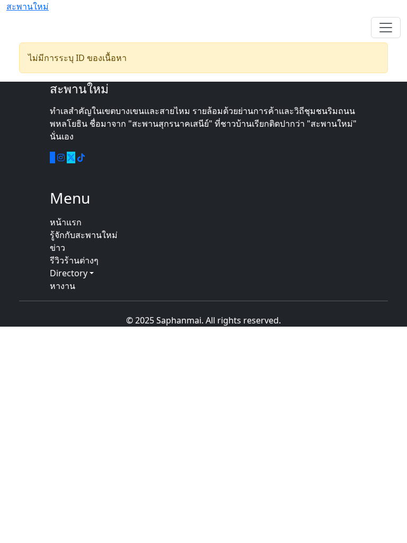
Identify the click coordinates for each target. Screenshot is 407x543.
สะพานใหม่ (27, 6)
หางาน (62, 286)
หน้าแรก (66, 222)
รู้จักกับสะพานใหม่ (84, 235)
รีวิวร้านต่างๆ (74, 260)
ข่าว (57, 247)
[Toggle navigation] (386, 27)
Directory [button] (70, 273)
